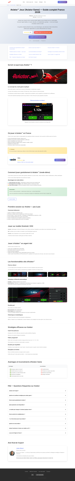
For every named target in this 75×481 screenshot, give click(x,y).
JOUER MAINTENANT (60, 159)
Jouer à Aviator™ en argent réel (54, 54)
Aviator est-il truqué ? (37, 390)
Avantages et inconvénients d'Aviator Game (56, 51)
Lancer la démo (12, 199)
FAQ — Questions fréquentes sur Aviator (17, 57)
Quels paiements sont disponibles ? (37, 404)
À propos (48, 471)
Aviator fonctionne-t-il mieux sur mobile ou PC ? (37, 428)
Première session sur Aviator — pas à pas (18, 51)
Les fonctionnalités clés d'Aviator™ (35, 51)
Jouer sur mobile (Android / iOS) (35, 54)
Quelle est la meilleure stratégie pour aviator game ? (37, 395)
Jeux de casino (12, 5)
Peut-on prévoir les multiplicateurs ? (37, 414)
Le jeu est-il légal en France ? (37, 433)
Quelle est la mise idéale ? (37, 423)
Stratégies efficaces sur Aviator (16, 54)
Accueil (8, 5)
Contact (26, 471)
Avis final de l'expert (33, 57)
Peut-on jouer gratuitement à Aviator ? (37, 400)
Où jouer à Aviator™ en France (53, 47)
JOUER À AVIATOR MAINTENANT (37, 37)
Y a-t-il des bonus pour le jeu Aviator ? (37, 419)
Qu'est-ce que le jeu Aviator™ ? (35, 47)
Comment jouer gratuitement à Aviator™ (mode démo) (17, 48)
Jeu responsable (42, 471)
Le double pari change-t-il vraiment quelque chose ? (37, 409)
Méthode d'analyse (33, 471)
